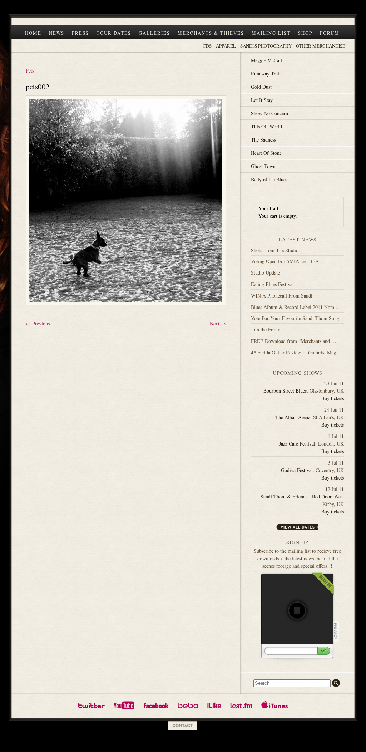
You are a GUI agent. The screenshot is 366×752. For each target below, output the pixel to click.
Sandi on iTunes (274, 705)
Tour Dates (114, 33)
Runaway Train (266, 73)
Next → (218, 323)
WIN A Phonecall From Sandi (281, 295)
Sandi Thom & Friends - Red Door (296, 496)
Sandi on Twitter (91, 705)
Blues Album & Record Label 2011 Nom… (295, 307)
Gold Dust (261, 86)
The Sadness (263, 139)
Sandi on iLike (214, 705)
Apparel (226, 46)
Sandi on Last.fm (241, 705)
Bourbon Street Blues (285, 390)
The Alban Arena (292, 417)
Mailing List (271, 33)
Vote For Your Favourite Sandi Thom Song (295, 318)
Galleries (154, 33)
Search (336, 683)
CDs (207, 46)
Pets (30, 70)
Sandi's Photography (266, 46)
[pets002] (126, 308)
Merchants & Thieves (211, 33)
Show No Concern (269, 113)
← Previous (38, 323)
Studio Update (265, 272)
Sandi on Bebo (188, 705)
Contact (183, 726)
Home (33, 33)
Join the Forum (266, 329)
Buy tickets (332, 398)
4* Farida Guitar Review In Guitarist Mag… (296, 352)
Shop (305, 33)
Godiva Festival (297, 470)
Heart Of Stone (266, 152)
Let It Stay (262, 100)
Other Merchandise (320, 46)
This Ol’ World (266, 126)
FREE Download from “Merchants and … (293, 341)
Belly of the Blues (269, 179)
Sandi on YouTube (124, 705)
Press (80, 33)
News (56, 33)
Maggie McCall (266, 60)
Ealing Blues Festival (272, 284)
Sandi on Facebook (156, 705)
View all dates (297, 527)
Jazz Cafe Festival (297, 443)
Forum (330, 33)
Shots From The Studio (274, 250)
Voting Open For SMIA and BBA (285, 261)
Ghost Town (263, 166)
